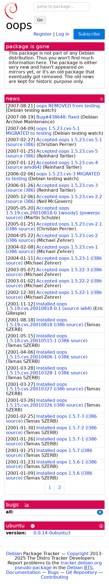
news (13, 98)
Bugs (53, 572)
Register (43, 33)
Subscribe (89, 34)
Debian (14, 553)
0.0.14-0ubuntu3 (52, 533)
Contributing (54, 577)
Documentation (23, 572)
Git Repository (81, 572)
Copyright (78, 553)
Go (40, 20)
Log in (62, 33)
